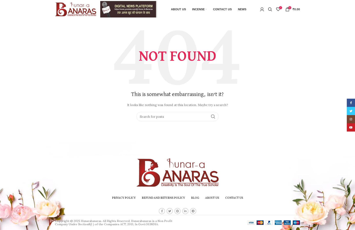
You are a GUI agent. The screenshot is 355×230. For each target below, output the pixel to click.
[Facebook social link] (162, 211)
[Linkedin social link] (185, 211)
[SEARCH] (213, 116)
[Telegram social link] (193, 211)
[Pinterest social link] (177, 211)
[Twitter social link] (170, 211)
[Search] (270, 9)
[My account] (262, 9)
